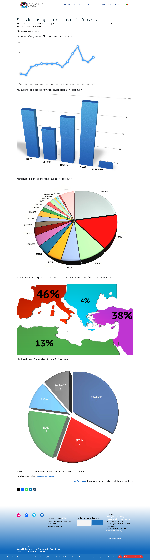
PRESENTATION (68, 4)
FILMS (96, 4)
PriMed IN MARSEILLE (84, 4)
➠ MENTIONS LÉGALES (113, 538)
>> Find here (80, 481)
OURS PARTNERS (107, 4)
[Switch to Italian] (127, 4)
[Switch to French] (123, 4)
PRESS (117, 4)
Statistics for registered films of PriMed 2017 (57, 19)
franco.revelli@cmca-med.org (118, 519)
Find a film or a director (88, 518)
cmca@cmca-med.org (45, 476)
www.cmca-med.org (114, 531)
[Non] (147, 557)
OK (120, 557)
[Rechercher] (97, 522)
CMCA (64, 518)
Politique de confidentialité (133, 557)
